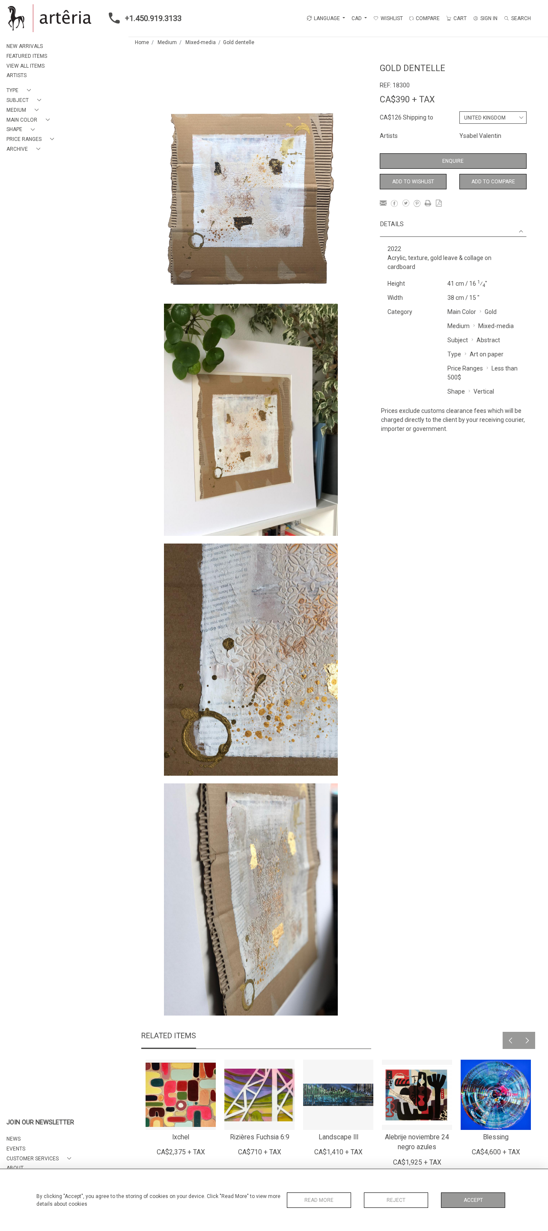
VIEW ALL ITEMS (25, 66)
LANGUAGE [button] (327, 18)
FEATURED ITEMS (26, 56)
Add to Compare (493, 182)
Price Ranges (465, 368)
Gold (491, 311)
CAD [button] (357, 18)
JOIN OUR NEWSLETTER (40, 1122)
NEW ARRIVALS (24, 46)
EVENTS (15, 1149)
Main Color (461, 311)
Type (454, 354)
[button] (20, 90)
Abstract (488, 340)
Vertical (484, 391)
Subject (457, 340)
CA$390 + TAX (407, 99)
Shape (456, 391)
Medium (167, 42)
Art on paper (486, 354)
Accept (473, 1200)
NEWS (13, 1139)
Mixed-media (200, 42)
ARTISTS (16, 75)
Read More (319, 1200)
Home (142, 42)
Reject (396, 1200)
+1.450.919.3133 (153, 18)
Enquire (453, 161)
